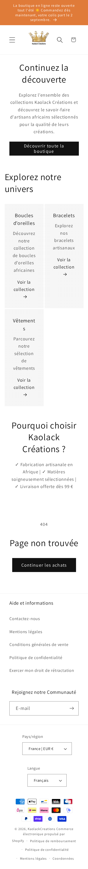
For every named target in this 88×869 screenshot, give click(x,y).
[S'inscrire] (71, 708)
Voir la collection (24, 286)
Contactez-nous (24, 618)
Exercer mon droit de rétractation (41, 670)
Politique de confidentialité (35, 657)
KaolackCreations (42, 829)
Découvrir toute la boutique (44, 148)
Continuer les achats (44, 565)
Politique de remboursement (53, 841)
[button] (12, 39)
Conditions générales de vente (39, 644)
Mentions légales (25, 631)
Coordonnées (63, 858)
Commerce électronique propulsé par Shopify (42, 835)
